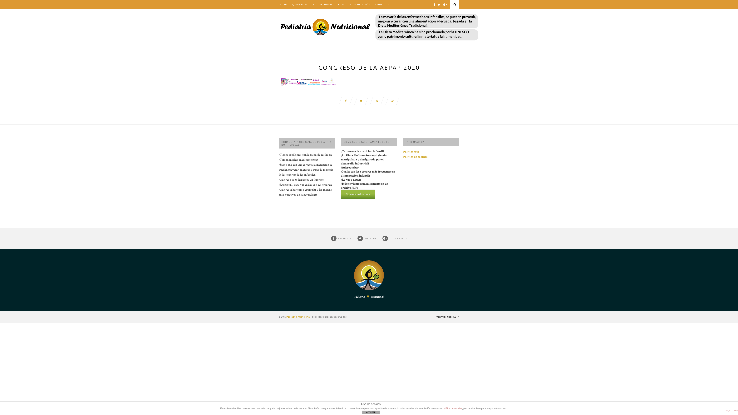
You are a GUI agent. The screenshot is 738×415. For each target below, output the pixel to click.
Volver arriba (446, 316)
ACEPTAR (371, 412)
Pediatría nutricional (298, 316)
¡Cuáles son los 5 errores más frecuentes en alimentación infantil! (368, 183)
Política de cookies (415, 157)
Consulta (382, 4)
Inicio (283, 4)
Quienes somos (303, 4)
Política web (411, 152)
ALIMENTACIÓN (360, 4)
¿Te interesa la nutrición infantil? (368, 172)
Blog (341, 4)
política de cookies (452, 408)
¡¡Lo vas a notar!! (364, 187)
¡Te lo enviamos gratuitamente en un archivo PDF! (364, 189)
